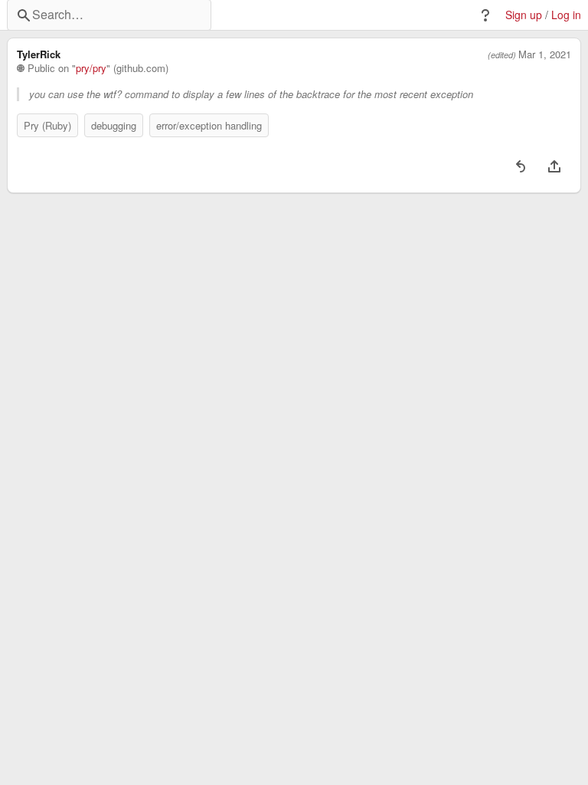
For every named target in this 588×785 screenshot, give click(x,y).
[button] (485, 15)
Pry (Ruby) (47, 125)
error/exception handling (209, 125)
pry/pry (91, 68)
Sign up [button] (523, 15)
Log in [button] (566, 15)
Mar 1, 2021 (544, 54)
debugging (113, 125)
